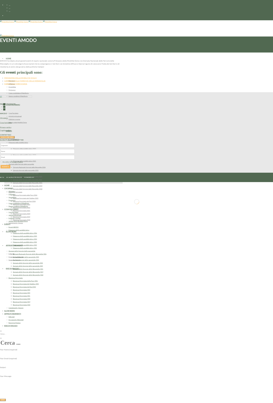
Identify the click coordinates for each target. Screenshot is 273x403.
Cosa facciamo (6, 123)
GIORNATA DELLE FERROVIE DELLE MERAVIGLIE (25, 81)
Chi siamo (4, 118)
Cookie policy (5, 130)
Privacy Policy (17, 162)
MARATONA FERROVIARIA (15, 84)
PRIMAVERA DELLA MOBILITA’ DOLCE (20, 78)
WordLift (39, 177)
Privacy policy (5, 127)
